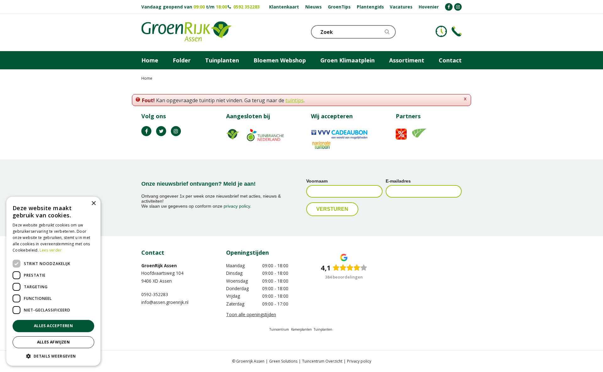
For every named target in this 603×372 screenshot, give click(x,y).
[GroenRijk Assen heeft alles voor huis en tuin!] (186, 32)
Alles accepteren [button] (53, 325)
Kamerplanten (301, 329)
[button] (53, 355)
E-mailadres (398, 180)
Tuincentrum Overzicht (322, 361)
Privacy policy (359, 361)
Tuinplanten (323, 329)
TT (161, 131)
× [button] (93, 203)
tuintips (294, 100)
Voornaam (317, 180)
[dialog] (53, 281)
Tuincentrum (279, 329)
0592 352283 (246, 7)
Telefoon (457, 31)
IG (176, 131)
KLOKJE (441, 31)
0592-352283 (154, 294)
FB (146, 131)
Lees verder (51, 250)
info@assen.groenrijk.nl (164, 302)
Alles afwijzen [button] (53, 342)
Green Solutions (283, 361)
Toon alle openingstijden (251, 314)
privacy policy (237, 206)
